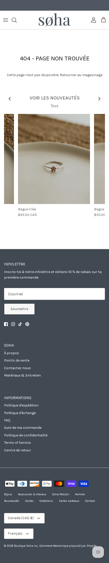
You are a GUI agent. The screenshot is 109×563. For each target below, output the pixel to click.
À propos (11, 353)
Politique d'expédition (21, 405)
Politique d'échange (20, 413)
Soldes (29, 501)
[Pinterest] (27, 324)
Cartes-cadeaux (69, 501)
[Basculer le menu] (5, 20)
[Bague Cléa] (54, 159)
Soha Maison (60, 494)
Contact (90, 501)
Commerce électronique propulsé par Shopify (68, 546)
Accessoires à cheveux (32, 494)
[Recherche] (16, 20)
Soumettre (19, 309)
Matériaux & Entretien (22, 375)
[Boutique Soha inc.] (54, 20)
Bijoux (8, 494)
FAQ (7, 420)
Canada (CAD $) (21, 518)
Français (15, 533)
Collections (46, 501)
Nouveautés (11, 501)
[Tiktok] (20, 324)
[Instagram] (13, 324)
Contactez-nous (17, 368)
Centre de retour (17, 450)
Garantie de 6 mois (54, 6)
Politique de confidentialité (25, 435)
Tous (54, 106)
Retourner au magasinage (81, 75)
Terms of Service (17, 442)
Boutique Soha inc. (26, 546)
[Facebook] (6, 324)
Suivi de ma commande (23, 427)
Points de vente (16, 360)
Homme (80, 494)
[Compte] (92, 20)
